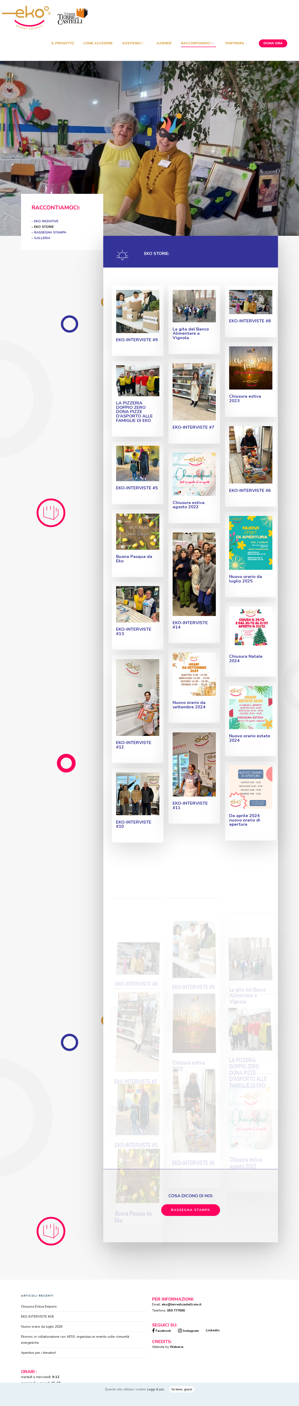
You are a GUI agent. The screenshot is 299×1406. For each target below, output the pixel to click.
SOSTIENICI (132, 43)
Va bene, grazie (181, 1389)
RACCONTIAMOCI (195, 43)
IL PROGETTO (62, 43)
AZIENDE (164, 43)
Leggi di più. (155, 1389)
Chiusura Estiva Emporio (39, 1306)
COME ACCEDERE (98, 43)
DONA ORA (273, 43)
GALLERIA (42, 238)
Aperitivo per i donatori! (38, 1352)
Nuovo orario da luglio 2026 (41, 1326)
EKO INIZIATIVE (46, 221)
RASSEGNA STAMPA (50, 232)
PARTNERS (234, 43)
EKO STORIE (44, 227)
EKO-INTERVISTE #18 (37, 1316)
